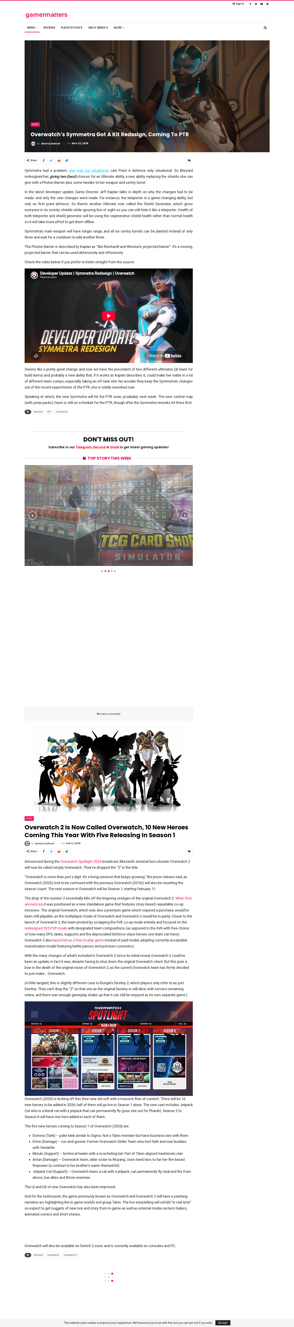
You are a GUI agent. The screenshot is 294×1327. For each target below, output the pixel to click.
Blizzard (38, 411)
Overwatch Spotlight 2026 (80, 861)
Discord (99, 447)
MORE (118, 28)
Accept (222, 1322)
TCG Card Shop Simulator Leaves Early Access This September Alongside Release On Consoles (108, 544)
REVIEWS (49, 28)
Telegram (84, 447)
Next (185, 515)
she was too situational (88, 170)
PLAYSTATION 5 (71, 28)
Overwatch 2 (70, 1254)
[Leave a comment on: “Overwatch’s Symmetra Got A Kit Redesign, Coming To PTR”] (189, 160)
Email (114, 447)
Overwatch (61, 411)
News (35, 124)
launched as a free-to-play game (78, 940)
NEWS (31, 28)
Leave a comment (109, 713)
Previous (33, 515)
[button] (109, 1048)
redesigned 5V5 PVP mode (46, 928)
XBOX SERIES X (98, 28)
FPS (49, 411)
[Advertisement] (109, 644)
